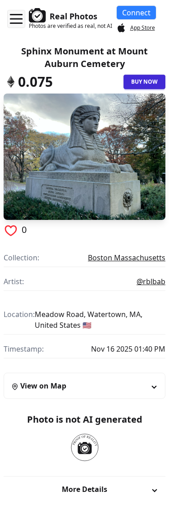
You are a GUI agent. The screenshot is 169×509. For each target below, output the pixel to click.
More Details (84, 489)
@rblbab (151, 281)
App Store (142, 27)
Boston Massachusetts (126, 258)
